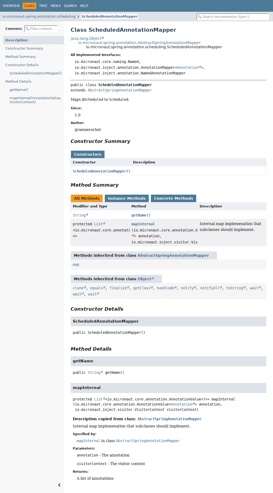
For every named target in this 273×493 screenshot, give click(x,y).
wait (254, 288)
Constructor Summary (24, 48)
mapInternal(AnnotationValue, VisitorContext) (36, 100)
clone (78, 288)
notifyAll (209, 288)
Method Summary (20, 57)
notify (187, 288)
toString (234, 288)
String (79, 215)
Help (84, 6)
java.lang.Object (86, 38)
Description (16, 40)
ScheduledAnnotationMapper (110, 16)
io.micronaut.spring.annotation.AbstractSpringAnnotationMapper (139, 43)
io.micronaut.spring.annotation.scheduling (38, 16)
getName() (19, 90)
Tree (43, 6)
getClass (141, 288)
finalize (118, 288)
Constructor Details (22, 65)
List (98, 224)
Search (70, 6)
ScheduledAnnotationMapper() (36, 73)
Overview (11, 6)
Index (56, 6)
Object (144, 279)
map (76, 264)
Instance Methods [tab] (127, 198)
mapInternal (143, 224)
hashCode (165, 288)
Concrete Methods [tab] (173, 198)
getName (138, 215)
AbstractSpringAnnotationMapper (120, 90)
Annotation (187, 67)
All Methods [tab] (86, 198)
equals (96, 288)
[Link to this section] (134, 141)
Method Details (18, 81)
